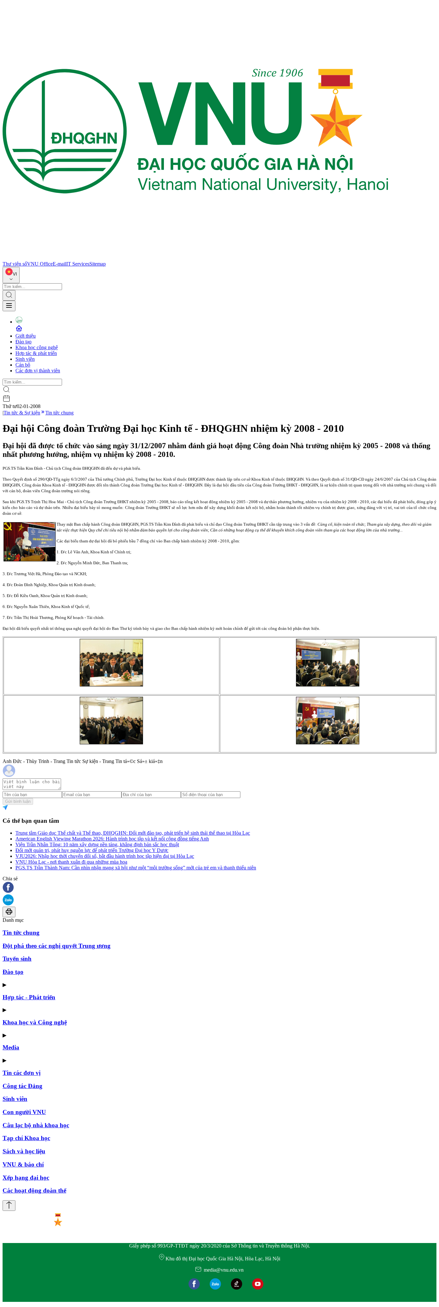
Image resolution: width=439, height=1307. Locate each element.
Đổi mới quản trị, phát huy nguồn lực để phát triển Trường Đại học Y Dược (91, 850)
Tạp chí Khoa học (26, 1138)
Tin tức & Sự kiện (22, 412)
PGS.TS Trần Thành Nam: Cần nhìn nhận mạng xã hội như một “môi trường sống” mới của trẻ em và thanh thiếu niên (135, 867)
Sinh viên (25, 359)
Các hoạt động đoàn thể (34, 1190)
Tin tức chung (59, 412)
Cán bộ (22, 365)
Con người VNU (24, 1112)
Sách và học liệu (24, 1151)
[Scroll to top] (9, 1205)
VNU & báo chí (23, 1164)
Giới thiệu (25, 336)
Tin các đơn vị (21, 1072)
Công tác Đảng (22, 1086)
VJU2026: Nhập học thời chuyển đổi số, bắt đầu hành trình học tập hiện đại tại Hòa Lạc (104, 856)
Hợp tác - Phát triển (29, 997)
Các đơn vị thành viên (37, 370)
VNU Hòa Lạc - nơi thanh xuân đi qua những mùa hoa (71, 862)
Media (11, 1047)
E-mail (59, 264)
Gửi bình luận (18, 801)
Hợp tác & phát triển (36, 353)
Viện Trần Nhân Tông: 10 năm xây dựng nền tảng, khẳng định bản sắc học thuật (97, 844)
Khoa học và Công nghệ (35, 1022)
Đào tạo (23, 341)
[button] (219, 888)
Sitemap (97, 264)
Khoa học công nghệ (36, 347)
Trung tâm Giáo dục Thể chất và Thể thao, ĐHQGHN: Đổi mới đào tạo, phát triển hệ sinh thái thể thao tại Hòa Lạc (132, 833)
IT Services (77, 264)
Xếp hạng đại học (26, 1177)
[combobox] (11, 275)
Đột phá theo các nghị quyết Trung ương (57, 945)
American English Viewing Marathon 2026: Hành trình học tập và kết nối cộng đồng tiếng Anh (112, 838)
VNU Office (40, 264)
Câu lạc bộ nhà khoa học (36, 1125)
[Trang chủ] (195, 258)
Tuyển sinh (17, 958)
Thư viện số (15, 264)
